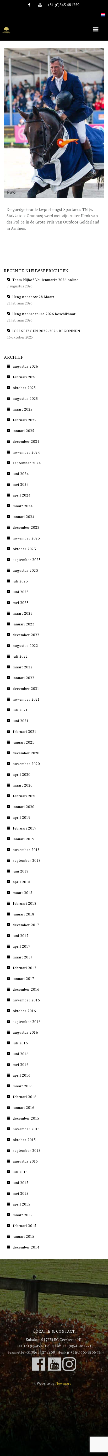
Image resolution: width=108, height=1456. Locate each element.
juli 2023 (20, 581)
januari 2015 (23, 1236)
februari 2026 (24, 377)
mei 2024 (21, 484)
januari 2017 (23, 978)
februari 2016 (24, 1096)
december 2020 (26, 753)
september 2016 (27, 1021)
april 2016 (21, 1075)
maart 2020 (23, 785)
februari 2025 (24, 420)
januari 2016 (23, 1107)
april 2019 (21, 817)
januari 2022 (23, 677)
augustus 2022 (25, 645)
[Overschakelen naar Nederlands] (103, 11)
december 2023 (26, 527)
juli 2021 (20, 710)
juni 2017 (21, 935)
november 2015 (26, 1129)
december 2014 (26, 1247)
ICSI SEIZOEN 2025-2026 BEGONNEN (46, 331)
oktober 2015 (24, 1139)
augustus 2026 (25, 366)
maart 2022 (23, 667)
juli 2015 (20, 1172)
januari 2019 (23, 839)
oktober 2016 (24, 1010)
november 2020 (26, 763)
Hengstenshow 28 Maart (33, 297)
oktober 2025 (24, 387)
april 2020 (21, 774)
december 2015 (26, 1118)
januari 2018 (23, 914)
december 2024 (26, 441)
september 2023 (27, 559)
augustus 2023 (25, 570)
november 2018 (26, 849)
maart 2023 (23, 613)
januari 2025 (23, 430)
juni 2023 (21, 592)
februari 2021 (24, 731)
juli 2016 (20, 1043)
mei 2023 (21, 602)
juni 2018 (21, 871)
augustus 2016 (25, 1032)
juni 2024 (21, 473)
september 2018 (27, 860)
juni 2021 (21, 720)
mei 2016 (21, 1064)
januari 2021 (23, 742)
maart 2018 (23, 892)
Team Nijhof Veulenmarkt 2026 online (45, 279)
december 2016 (26, 989)
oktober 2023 (24, 549)
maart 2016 (23, 1086)
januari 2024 (23, 516)
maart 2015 (23, 1215)
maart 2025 (23, 409)
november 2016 (26, 1000)
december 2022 (26, 634)
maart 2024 (23, 506)
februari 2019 (24, 828)
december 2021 (26, 688)
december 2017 (26, 925)
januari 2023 (23, 624)
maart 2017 (23, 957)
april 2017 (21, 946)
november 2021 (26, 699)
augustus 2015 (25, 1161)
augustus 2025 (25, 398)
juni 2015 (21, 1182)
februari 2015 (24, 1225)
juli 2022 (20, 656)
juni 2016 (21, 1053)
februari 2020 (24, 796)
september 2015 (27, 1150)
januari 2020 (23, 806)
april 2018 (21, 882)
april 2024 (21, 495)
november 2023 (26, 538)
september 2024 (27, 463)
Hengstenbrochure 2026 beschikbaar (44, 314)
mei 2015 (21, 1193)
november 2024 (26, 452)
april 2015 (21, 1204)
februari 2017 (24, 968)
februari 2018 (24, 903)
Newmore (63, 1383)
